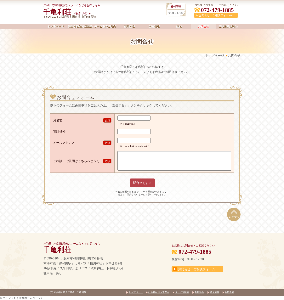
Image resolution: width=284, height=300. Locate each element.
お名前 (57, 120)
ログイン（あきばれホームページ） (21, 297)
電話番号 (59, 131)
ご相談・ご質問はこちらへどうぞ (76, 161)
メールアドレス (64, 142)
